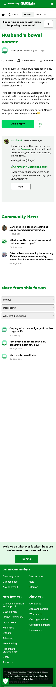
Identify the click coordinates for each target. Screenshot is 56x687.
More (10, 3)
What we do (35, 614)
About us (8, 662)
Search (15, 15)
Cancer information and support (13, 605)
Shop (6, 657)
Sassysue (17, 50)
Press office (35, 630)
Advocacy (8, 638)
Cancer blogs (10, 582)
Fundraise (8, 628)
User (52, 3)
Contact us (35, 604)
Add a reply (18, 123)
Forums (27, 15)
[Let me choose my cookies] (5, 681)
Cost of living (10, 612)
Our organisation (38, 620)
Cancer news (36, 576)
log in (40, 125)
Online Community (15, 569)
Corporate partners (39, 625)
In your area (9, 622)
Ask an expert (10, 587)
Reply (20, 187)
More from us (12, 596)
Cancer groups (11, 576)
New (48, 23)
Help (31, 582)
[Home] (28, 3)
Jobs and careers (38, 609)
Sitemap (33, 587)
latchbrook (17, 140)
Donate (26, 559)
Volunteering (10, 644)
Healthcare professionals (10, 650)
